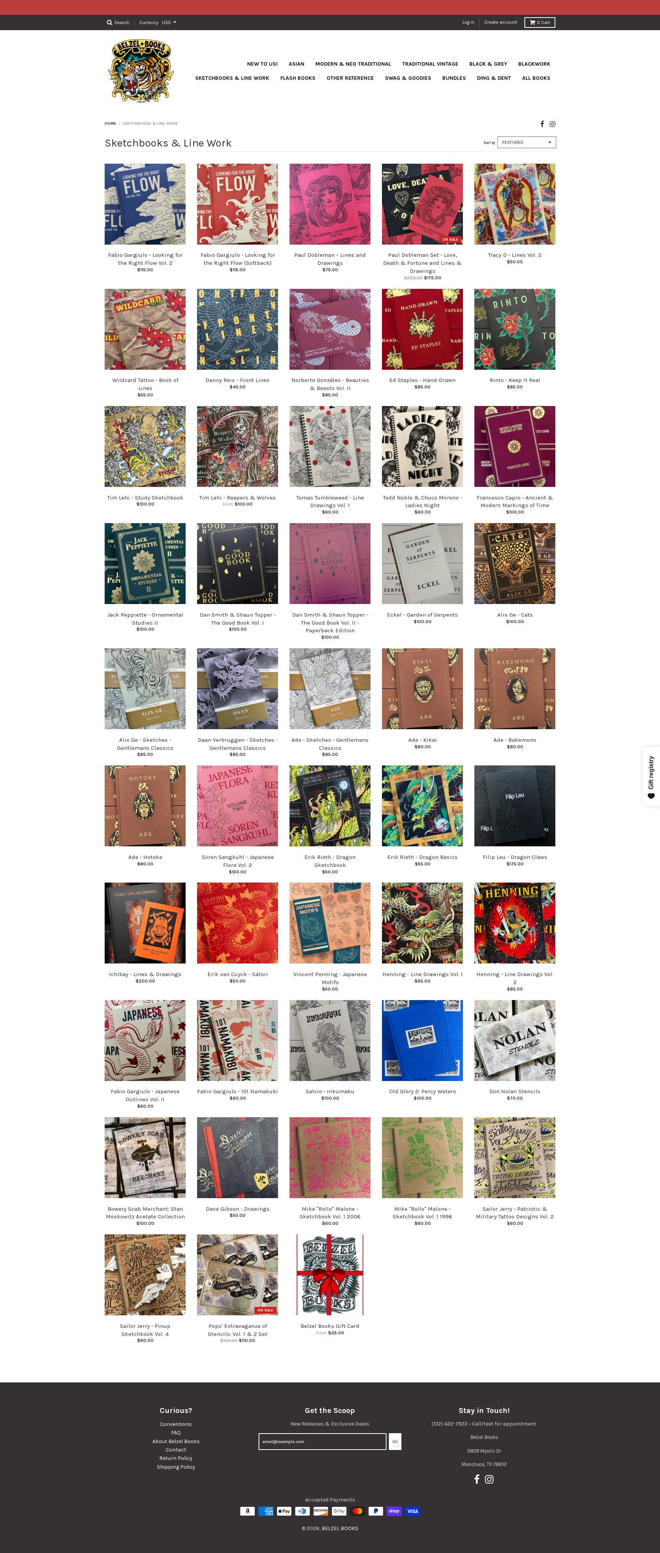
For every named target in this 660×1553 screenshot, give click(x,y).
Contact (176, 1450)
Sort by (489, 143)
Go (395, 1441)
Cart (543, 22)
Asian (296, 64)
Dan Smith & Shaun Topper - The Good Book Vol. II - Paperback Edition (330, 622)
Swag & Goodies (408, 78)
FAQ (176, 1432)
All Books (536, 78)
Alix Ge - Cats (515, 614)
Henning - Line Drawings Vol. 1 (422, 974)
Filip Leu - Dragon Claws (515, 857)
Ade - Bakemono (514, 739)
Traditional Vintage (430, 64)
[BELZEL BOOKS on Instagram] (552, 124)
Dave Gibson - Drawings (238, 1208)
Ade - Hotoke (145, 857)
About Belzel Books (176, 1441)
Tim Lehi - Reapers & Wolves (237, 497)
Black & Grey (488, 64)
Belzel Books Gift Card (330, 1326)
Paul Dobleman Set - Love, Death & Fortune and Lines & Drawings (422, 262)
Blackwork (534, 64)
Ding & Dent (494, 78)
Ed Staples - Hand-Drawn (422, 380)
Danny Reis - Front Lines (237, 380)
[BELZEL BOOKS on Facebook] (542, 124)
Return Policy (175, 1458)
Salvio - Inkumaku (330, 1091)
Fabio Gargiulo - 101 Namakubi (237, 1091)
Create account (500, 22)
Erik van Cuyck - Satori (237, 974)
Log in (468, 22)
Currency (149, 22)
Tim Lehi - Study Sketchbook (145, 497)
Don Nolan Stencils (514, 1091)
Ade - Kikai (422, 739)
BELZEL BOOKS (340, 1528)
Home (110, 123)
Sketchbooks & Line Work (232, 78)
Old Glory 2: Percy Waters (422, 1091)
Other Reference (350, 78)
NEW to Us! (262, 64)
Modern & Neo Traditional (353, 64)
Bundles (454, 78)
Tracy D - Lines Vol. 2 (515, 254)
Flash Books (297, 78)
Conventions (176, 1424)
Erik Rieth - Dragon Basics (422, 857)
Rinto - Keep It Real (515, 380)
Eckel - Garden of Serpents (422, 614)
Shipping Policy (176, 1467)
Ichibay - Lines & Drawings (145, 974)
